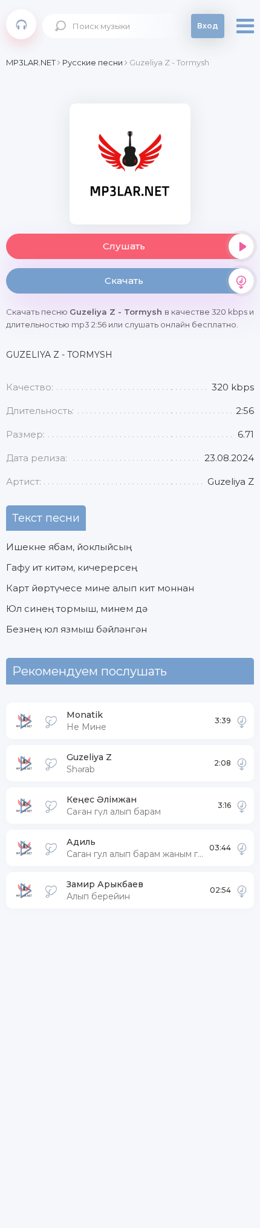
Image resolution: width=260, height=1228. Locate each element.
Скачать (124, 280)
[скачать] (242, 721)
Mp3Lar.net (21, 24)
